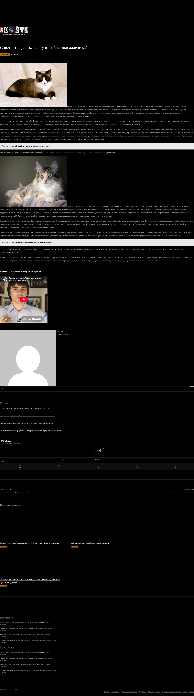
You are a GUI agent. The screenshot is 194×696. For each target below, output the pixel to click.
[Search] (192, 388)
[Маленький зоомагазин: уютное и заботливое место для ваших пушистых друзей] (33, 562)
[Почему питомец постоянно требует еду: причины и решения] (33, 525)
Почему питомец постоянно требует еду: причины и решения (29, 542)
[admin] (28, 358)
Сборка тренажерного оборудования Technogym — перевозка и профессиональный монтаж (31, 431)
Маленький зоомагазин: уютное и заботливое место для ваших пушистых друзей (30, 581)
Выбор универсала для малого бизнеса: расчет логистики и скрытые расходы (25, 408)
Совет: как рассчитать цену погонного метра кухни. (17, 492)
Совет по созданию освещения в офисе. (181, 492)
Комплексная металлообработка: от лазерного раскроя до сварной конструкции (26, 423)
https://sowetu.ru (63, 335)
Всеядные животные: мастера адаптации (90, 542)
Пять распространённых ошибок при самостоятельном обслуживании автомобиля (27, 416)
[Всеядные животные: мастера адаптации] (104, 525)
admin (60, 331)
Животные (5, 54)
